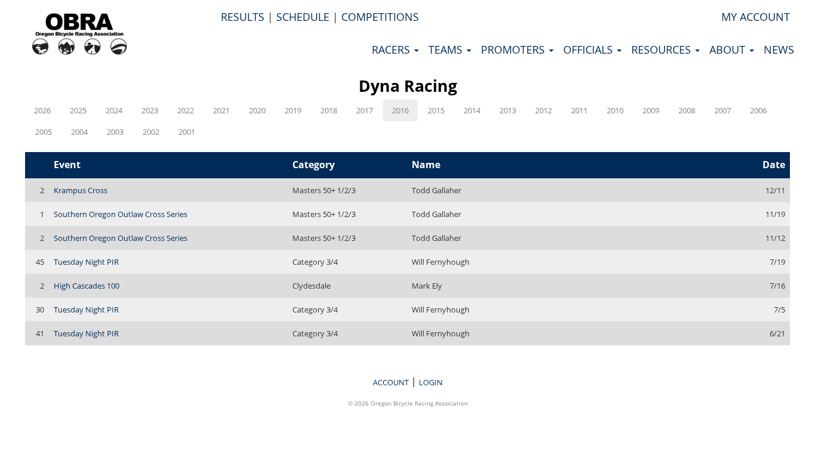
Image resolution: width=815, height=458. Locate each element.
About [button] (728, 49)
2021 (221, 110)
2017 (364, 110)
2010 (615, 110)
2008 (686, 110)
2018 (328, 110)
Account (391, 382)
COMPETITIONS (380, 17)
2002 (151, 131)
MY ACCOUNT (755, 17)
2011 (579, 110)
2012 (543, 110)
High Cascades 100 (86, 285)
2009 (651, 110)
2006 (758, 110)
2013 (507, 110)
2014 (472, 110)
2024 (114, 110)
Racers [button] (392, 49)
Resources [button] (662, 49)
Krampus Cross (80, 190)
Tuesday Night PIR (86, 261)
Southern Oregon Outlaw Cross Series (120, 214)
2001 (186, 131)
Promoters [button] (514, 49)
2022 (185, 110)
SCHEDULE (302, 17)
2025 (78, 110)
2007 (722, 110)
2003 (115, 131)
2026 (42, 110)
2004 (79, 131)
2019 (293, 110)
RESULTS (242, 17)
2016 (400, 110)
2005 (43, 131)
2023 (149, 110)
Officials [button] (589, 49)
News (779, 49)
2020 (257, 110)
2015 (436, 110)
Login (431, 382)
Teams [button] (446, 49)
